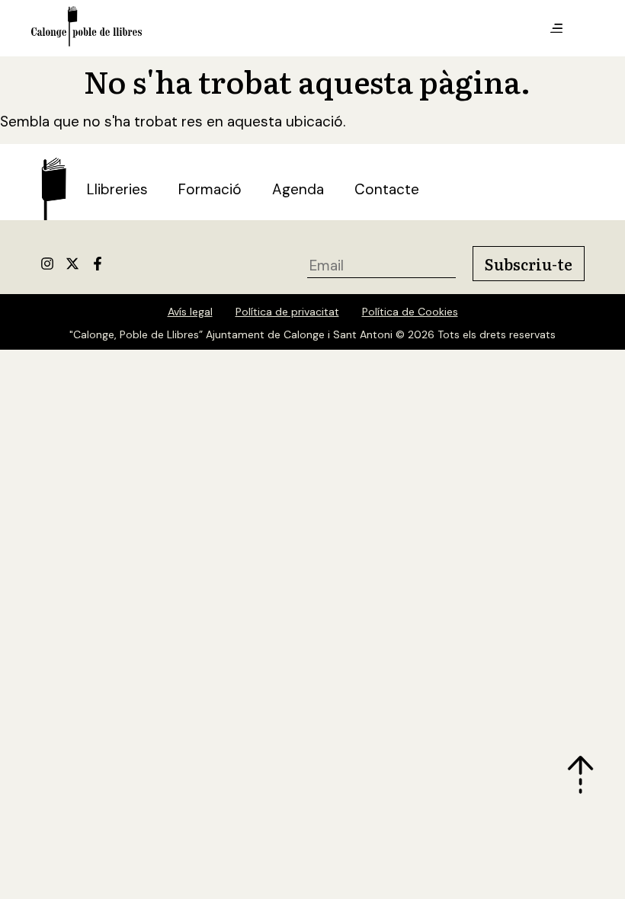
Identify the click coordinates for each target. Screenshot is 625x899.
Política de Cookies (410, 311)
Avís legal (190, 311)
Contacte (386, 189)
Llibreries (117, 189)
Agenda (298, 189)
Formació (210, 189)
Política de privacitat (287, 311)
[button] (556, 29)
